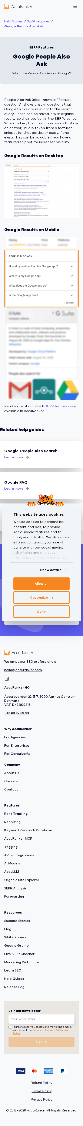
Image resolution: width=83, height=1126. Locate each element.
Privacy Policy (41, 1100)
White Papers (15, 937)
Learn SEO (12, 970)
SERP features (57, 406)
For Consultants (17, 754)
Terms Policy (42, 1091)
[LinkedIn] (6, 678)
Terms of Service (43, 1030)
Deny (41, 611)
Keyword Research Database (28, 830)
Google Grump (16, 945)
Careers (11, 781)
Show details (50, 570)
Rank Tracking (16, 814)
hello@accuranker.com (23, 670)
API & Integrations (19, 855)
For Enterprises (17, 745)
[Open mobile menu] (75, 6)
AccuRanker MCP (18, 838)
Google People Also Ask (23, 26)
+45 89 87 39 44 (16, 713)
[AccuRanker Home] (18, 6)
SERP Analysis (15, 888)
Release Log (14, 987)
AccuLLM (11, 872)
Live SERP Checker (19, 954)
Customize (39, 597)
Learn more (13, 457)
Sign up (41, 1042)
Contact (11, 789)
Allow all (41, 583)
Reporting (12, 822)
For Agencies (15, 737)
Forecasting (14, 896)
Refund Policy (41, 1083)
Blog (7, 929)
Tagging (11, 847)
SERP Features (38, 21)
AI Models (12, 863)
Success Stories (17, 921)
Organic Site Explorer (21, 880)
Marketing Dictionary (21, 962)
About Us (11, 773)
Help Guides (13, 21)
